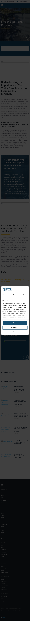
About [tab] (24, 295)
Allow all (15, 323)
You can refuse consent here (15, 331)
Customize (14, 327)
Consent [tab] (5, 295)
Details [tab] (15, 295)
